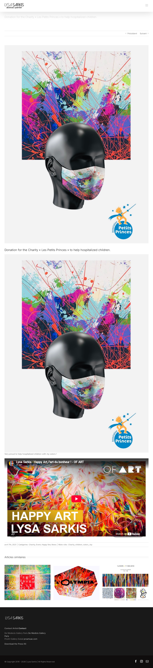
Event (38, 544)
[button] (6, 582)
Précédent (132, 33)
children (78, 544)
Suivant (143, 33)
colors (85, 544)
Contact (22, 628)
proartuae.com (30, 639)
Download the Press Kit (15, 644)
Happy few (46, 544)
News (54, 544)
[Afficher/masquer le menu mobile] (147, 5)
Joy (90, 544)
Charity (32, 544)
